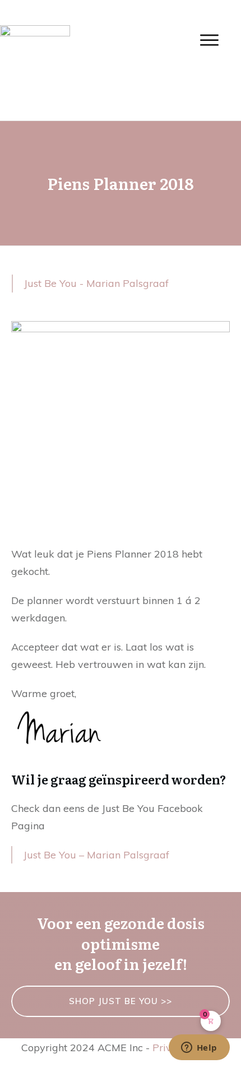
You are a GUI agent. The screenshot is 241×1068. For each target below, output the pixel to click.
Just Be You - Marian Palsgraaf (96, 283)
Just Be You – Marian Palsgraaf (96, 854)
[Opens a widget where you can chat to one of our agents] (199, 1048)
